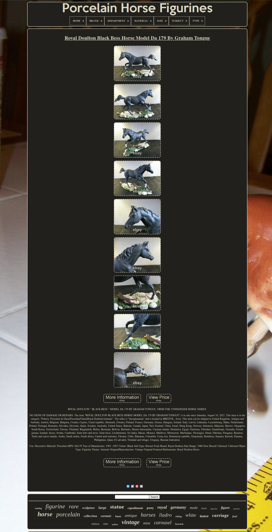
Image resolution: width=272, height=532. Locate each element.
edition (95, 523)
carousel (163, 522)
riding (178, 516)
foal (234, 516)
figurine (55, 506)
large (102, 508)
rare (74, 506)
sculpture (88, 508)
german (236, 509)
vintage (131, 522)
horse (45, 514)
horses (148, 515)
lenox (118, 516)
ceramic (106, 516)
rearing (38, 508)
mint (146, 523)
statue (117, 507)
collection (90, 516)
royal (162, 507)
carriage (220, 515)
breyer (204, 508)
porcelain (68, 514)
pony (150, 508)
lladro (165, 515)
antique (131, 515)
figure (225, 508)
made (194, 508)
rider (105, 524)
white (190, 515)
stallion (115, 524)
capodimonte (135, 508)
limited (204, 516)
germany (178, 507)
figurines (214, 509)
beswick (179, 524)
